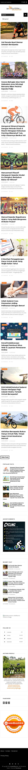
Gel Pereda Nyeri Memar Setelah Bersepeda (15, 566)
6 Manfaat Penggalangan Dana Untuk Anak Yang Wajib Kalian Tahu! (12, 261)
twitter (15, 635)
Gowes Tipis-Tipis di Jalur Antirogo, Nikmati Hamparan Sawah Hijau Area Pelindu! (16, 583)
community (5, 63)
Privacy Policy (5, 755)
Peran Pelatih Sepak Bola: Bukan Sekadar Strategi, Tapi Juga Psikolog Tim (17, 488)
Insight (4, 24)
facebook (15, 632)
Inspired (4, 154)
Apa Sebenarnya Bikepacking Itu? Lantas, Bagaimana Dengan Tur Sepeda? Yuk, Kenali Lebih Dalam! (13, 496)
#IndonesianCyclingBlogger (14, 688)
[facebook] (9, 764)
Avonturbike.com (14, 766)
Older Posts (4, 457)
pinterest (15, 638)
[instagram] (26, 2)
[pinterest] (15, 764)
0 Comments (5, 56)
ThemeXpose (18, 768)
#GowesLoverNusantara (14, 686)
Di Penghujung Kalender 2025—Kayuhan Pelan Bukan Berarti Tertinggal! (16, 591)
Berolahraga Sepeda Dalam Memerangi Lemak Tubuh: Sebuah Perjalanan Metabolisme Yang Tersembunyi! (14, 479)
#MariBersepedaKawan (14, 685)
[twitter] (24, 2)
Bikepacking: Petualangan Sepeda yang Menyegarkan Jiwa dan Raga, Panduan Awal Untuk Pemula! (16, 600)
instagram (15, 641)
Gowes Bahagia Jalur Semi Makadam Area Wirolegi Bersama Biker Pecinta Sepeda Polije (15, 574)
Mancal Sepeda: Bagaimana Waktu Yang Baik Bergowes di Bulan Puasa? (13, 219)
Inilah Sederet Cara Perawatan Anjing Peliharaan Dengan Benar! (13, 303)
